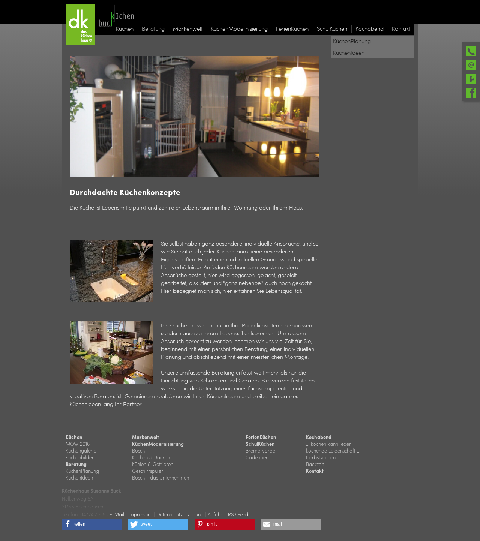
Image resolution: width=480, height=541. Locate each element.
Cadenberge (259, 457)
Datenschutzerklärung (180, 514)
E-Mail (117, 514)
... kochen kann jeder (328, 444)
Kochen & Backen (151, 457)
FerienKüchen (261, 437)
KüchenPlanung (82, 471)
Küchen (74, 437)
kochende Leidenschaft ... (333, 450)
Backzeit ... (317, 464)
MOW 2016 (78, 444)
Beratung (76, 464)
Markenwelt (145, 437)
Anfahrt (216, 514)
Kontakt (315, 471)
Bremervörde (260, 450)
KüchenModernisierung (158, 444)
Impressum (140, 514)
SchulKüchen (260, 444)
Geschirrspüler (147, 471)
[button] (92, 524)
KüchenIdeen (79, 477)
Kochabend (319, 437)
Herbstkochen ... (323, 457)
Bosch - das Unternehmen (160, 477)
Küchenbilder (80, 457)
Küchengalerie (81, 450)
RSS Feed (238, 514)
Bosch (138, 450)
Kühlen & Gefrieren (152, 464)
